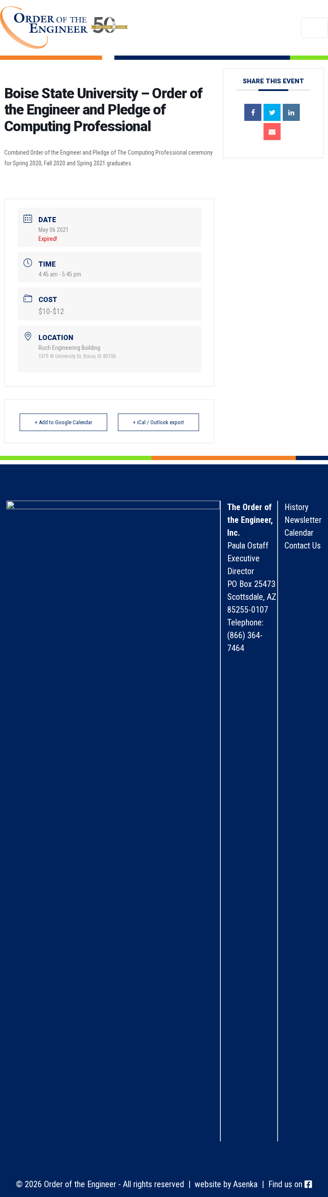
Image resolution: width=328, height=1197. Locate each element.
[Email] (272, 131)
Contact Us (302, 545)
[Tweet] (272, 112)
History (296, 507)
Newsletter (303, 520)
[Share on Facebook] (252, 112)
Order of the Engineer (64, 28)
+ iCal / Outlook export (158, 422)
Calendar (298, 533)
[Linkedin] (291, 112)
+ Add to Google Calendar (63, 422)
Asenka (245, 1184)
